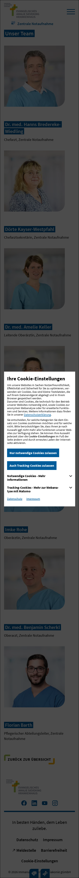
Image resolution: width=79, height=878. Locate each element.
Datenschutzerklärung (37, 414)
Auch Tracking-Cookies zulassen (32, 465)
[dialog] (39, 439)
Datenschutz (14, 498)
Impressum (33, 498)
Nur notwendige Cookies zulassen (33, 453)
